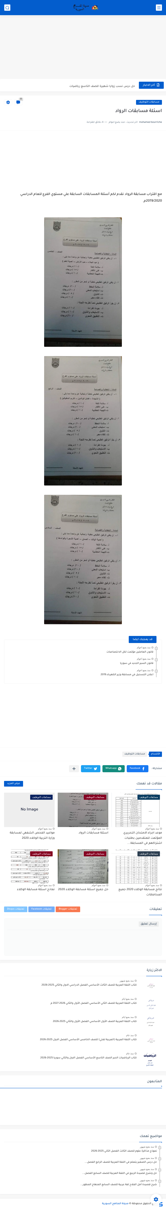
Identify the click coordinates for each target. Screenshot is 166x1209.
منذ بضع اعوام (143, 647)
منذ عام (130, 1035)
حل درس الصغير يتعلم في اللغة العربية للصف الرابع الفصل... (121, 1162)
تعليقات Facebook (41, 909)
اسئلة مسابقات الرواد (93, 833)
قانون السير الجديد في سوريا (136, 663)
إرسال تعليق (149, 924)
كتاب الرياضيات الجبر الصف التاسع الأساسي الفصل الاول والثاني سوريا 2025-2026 (88, 1058)
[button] (137, 768)
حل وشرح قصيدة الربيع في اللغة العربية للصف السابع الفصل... (119, 1173)
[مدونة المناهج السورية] (85, 7)
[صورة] (151, 986)
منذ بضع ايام (128, 998)
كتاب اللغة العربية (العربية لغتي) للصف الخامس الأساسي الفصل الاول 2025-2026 (88, 1039)
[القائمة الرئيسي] (159, 7)
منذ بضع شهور (127, 980)
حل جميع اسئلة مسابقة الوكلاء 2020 (83, 889)
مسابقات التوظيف (149, 102)
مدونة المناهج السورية (115, 1203)
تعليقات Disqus (15, 909)
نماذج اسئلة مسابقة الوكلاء (36, 889)
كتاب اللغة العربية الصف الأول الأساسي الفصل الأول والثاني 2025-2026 (95, 1021)
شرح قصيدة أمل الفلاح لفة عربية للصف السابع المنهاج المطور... (118, 1184)
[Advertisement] (83, 47)
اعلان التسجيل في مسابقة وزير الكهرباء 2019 (127, 674)
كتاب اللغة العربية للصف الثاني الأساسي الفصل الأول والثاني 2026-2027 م (94, 1003)
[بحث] (7, 7)
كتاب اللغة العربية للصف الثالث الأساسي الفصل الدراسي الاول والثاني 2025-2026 (89, 985)
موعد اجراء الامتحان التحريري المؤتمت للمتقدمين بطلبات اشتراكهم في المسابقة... (142, 838)
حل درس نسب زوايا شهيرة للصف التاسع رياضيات (102, 85)
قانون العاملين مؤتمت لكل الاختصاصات (129, 652)
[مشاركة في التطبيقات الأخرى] (74, 768)
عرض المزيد (13, 783)
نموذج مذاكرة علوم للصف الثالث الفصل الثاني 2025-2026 (124, 1151)
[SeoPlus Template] (160, 1204)
